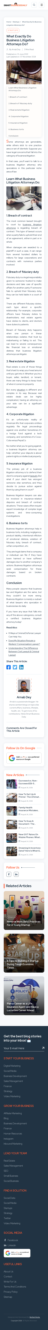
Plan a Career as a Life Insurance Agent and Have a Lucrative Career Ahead (23, 1007)
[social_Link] (8, 874)
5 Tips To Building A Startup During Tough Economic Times (23, 964)
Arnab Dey (24, 697)
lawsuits (33, 475)
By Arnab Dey (14, 49)
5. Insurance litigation (18, 123)
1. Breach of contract (18, 97)
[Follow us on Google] (24, 758)
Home (8, 22)
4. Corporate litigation (19, 116)
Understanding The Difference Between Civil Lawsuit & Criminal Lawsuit (24, 651)
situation (21, 389)
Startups (16, 22)
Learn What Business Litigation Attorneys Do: (22, 89)
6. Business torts (16, 129)
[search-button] (34, 5)
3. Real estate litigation (19, 110)
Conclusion (13, 136)
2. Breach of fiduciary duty (20, 103)
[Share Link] (8, 667)
